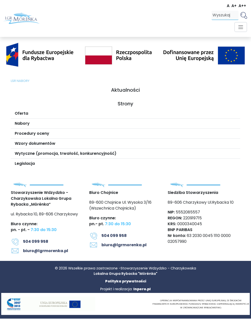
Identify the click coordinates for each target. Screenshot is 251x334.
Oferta (21, 113)
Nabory (22, 123)
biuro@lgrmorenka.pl (45, 251)
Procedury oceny (32, 133)
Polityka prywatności (125, 281)
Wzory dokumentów (35, 143)
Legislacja (25, 163)
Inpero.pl (142, 289)
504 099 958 (35, 241)
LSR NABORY (20, 81)
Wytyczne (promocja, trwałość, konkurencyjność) (65, 153)
